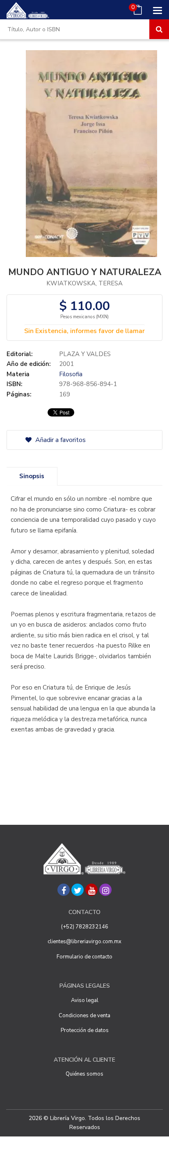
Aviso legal (84, 1000)
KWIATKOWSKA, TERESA (84, 283)
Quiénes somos (84, 1074)
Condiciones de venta (84, 1015)
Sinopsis (31, 476)
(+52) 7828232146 (84, 926)
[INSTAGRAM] (105, 890)
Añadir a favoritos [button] (60, 439)
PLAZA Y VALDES (85, 354)
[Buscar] (159, 29)
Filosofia (70, 374)
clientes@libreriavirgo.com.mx (84, 941)
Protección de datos (85, 1030)
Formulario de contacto (84, 956)
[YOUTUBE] (91, 890)
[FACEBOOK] (63, 890)
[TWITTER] (77, 890)
